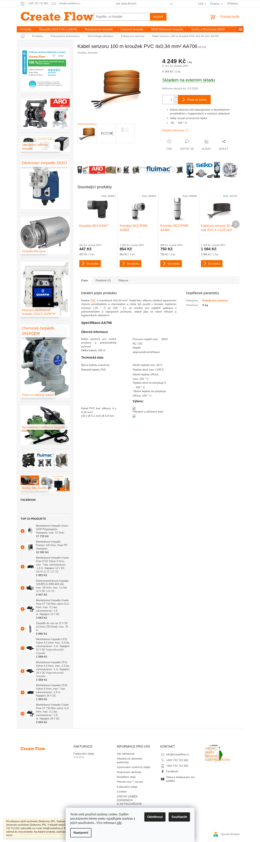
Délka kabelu (89, 350)
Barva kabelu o (90, 364)
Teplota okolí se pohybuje (148, 382)
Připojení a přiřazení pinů (148, 411)
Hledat (158, 16)
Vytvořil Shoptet (230, 834)
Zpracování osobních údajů (133, 767)
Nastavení (81, 832)
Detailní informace (173, 130)
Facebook (172, 771)
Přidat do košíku (197, 99)
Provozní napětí (143, 339)
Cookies (122, 791)
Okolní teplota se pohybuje (150, 391)
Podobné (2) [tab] (103, 280)
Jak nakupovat (126, 3)
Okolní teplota (141, 374)
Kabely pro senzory (215, 300)
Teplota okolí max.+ (144, 369)
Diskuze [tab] (123, 280)
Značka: (87, 52)
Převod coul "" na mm (130, 781)
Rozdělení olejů (126, 776)
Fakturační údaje (84, 753)
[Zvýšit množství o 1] (176, 97)
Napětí (137, 347)
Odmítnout (155, 816)
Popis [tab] (84, 280)
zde (119, 822)
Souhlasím (179, 816)
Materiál (86, 369)
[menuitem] (26, 29)
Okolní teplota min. (144, 364)
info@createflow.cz (177, 754)
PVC (93, 300)
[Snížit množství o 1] (176, 102)
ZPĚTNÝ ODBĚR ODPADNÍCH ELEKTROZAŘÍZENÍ (129, 800)
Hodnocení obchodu (129, 772)
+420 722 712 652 (177, 760)
